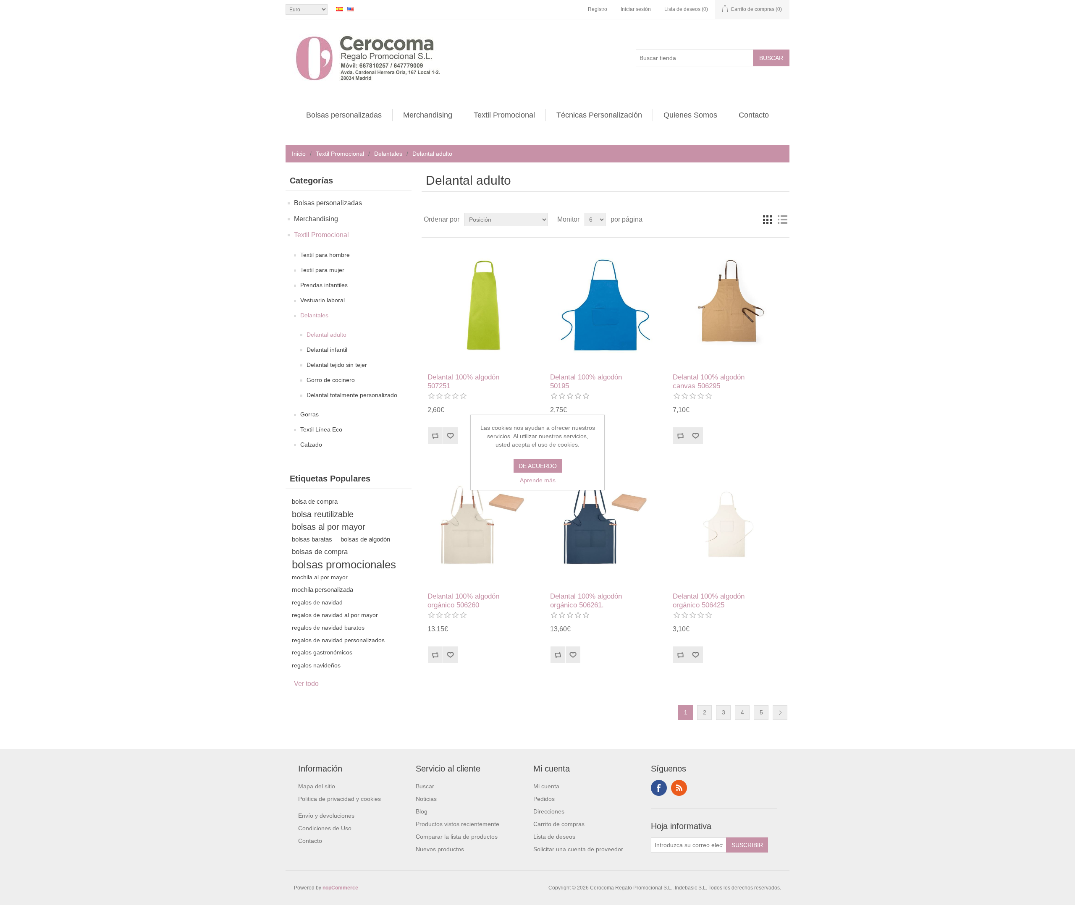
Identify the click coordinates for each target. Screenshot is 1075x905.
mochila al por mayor (320, 577)
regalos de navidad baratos (328, 627)
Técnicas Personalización (599, 115)
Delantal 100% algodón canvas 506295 (709, 381)
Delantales (388, 153)
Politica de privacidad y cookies (339, 798)
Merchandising (427, 115)
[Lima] (482, 305)
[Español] (340, 9)
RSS (679, 788)
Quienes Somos (690, 115)
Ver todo (306, 683)
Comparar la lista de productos (457, 836)
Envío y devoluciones (326, 815)
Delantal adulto (326, 334)
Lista (782, 219)
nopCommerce (340, 888)
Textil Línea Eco (321, 429)
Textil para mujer (322, 270)
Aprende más (538, 480)
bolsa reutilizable (323, 514)
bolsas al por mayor (328, 526)
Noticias (426, 798)
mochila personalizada (322, 589)
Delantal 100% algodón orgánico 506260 (463, 600)
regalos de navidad (317, 602)
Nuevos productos (440, 849)
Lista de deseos (554, 836)
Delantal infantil (327, 349)
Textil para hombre (325, 254)
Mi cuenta (546, 786)
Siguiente (780, 712)
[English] (351, 9)
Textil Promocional (504, 115)
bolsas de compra (320, 552)
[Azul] (605, 524)
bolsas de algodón (365, 539)
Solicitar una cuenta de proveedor (578, 849)
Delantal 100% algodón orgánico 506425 (709, 600)
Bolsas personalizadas (344, 115)
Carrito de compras (559, 824)
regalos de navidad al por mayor (335, 615)
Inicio (299, 153)
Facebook (659, 788)
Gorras (309, 414)
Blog (421, 811)
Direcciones (548, 811)
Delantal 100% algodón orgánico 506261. (586, 600)
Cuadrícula (767, 219)
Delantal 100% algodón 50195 (586, 381)
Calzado (311, 444)
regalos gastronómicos (322, 652)
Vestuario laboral (322, 300)
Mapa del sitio (316, 786)
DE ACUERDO (538, 466)
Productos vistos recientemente (457, 824)
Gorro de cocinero (331, 380)
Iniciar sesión (636, 9)
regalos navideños (316, 665)
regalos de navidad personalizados (338, 640)
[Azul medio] (605, 305)
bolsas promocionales (344, 564)
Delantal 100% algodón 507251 (463, 381)
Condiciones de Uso (324, 828)
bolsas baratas (312, 539)
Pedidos (544, 798)
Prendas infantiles (324, 285)
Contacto (754, 115)
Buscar (425, 786)
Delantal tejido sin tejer (337, 364)
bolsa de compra (315, 501)
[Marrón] (728, 305)
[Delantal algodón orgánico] (482, 524)
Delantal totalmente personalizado (352, 395)
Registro (597, 9)
